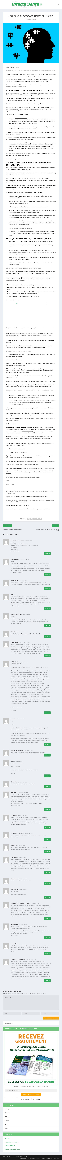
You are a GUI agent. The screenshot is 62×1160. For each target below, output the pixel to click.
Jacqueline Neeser (17, 750)
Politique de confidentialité (52, 1158)
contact (43, 1158)
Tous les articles (23, 1158)
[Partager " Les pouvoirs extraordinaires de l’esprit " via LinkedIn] (37, 518)
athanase (14, 815)
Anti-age (27, 19)
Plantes (7, 1125)
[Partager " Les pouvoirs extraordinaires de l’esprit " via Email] (40, 518)
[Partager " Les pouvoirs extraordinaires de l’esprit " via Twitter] (31, 518)
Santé (6, 1129)
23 (36, 19)
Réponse (47, 553)
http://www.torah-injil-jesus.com (18, 824)
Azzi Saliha (14, 889)
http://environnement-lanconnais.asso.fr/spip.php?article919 (25, 634)
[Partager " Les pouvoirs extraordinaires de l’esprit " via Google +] (34, 518)
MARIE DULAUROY (17, 833)
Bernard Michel (16, 614)
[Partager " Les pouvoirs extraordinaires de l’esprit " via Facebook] (28, 518)
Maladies (7, 1117)
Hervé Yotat (15, 924)
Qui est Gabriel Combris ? (34, 1158)
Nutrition (7, 1121)
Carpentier (14, 662)
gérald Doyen (15, 642)
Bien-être (31, 19)
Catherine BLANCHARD (18, 960)
